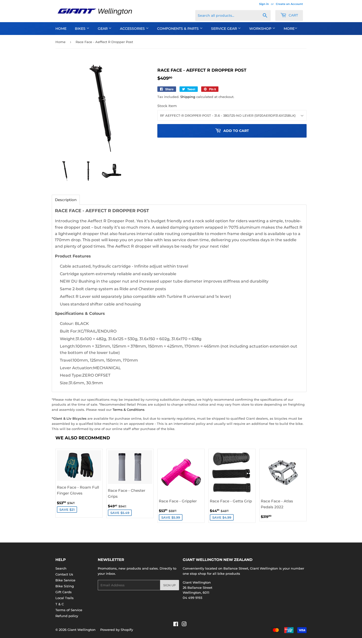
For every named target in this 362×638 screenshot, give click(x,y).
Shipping (187, 97)
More (289, 28)
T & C (59, 604)
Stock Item (167, 106)
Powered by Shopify (116, 630)
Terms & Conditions (129, 410)
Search (60, 568)
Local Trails (64, 598)
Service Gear (224, 28)
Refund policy (66, 616)
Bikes (80, 28)
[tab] (66, 200)
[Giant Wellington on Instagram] (184, 625)
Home (60, 28)
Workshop (260, 28)
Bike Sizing (64, 586)
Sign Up (169, 585)
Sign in (264, 4)
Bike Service (65, 580)
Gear (103, 28)
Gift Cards (63, 592)
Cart (293, 15)
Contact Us (64, 574)
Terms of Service (68, 610)
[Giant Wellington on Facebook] (175, 625)
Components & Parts (178, 28)
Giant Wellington (81, 630)
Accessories (133, 28)
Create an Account (289, 4)
